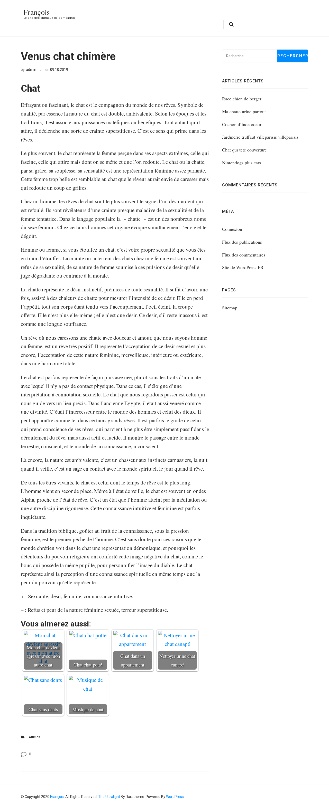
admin (31, 70)
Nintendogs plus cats (241, 162)
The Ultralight (108, 797)
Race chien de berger (241, 99)
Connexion (232, 229)
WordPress (175, 797)
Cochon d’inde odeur (241, 124)
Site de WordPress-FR (242, 267)
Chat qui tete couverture (244, 150)
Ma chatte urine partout (244, 111)
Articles (34, 737)
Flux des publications (242, 242)
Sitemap (229, 307)
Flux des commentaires (243, 255)
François (36, 12)
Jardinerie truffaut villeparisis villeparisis (260, 137)
